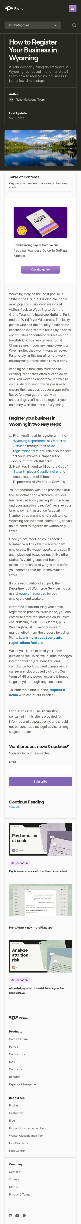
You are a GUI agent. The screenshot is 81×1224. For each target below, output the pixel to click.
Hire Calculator (18, 1143)
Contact (14, 1172)
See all (14, 807)
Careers (14, 1179)
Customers (16, 1113)
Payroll (13, 1046)
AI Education (19, 863)
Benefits (14, 1077)
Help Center (17, 1150)
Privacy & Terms (19, 1194)
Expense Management (23, 1084)
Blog (12, 1120)
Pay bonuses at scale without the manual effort (38, 871)
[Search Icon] (72, 25)
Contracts (15, 1069)
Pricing (13, 1105)
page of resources (32, 593)
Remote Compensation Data (28, 1128)
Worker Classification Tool (26, 1135)
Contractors (17, 1054)
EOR (12, 1061)
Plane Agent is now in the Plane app (31, 927)
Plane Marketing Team (30, 99)
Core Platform (18, 1039)
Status (13, 1187)
